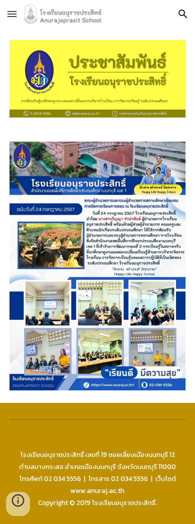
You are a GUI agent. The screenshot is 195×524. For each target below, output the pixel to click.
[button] (12, 14)
